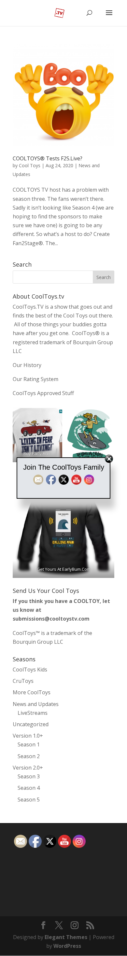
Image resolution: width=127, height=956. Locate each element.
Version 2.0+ (28, 767)
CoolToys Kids (30, 669)
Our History (27, 365)
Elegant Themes (66, 937)
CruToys (23, 680)
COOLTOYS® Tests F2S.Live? (47, 158)
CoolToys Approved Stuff (43, 393)
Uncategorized (31, 724)
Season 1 (29, 744)
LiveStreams (33, 712)
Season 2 (29, 756)
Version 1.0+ (28, 735)
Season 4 (29, 787)
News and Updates (36, 704)
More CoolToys (31, 692)
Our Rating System (35, 379)
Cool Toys (29, 165)
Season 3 (29, 776)
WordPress (67, 945)
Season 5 (29, 799)
